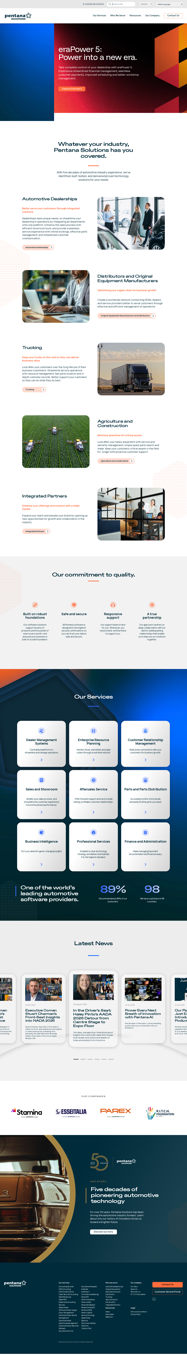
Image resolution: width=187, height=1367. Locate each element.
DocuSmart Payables (89, 1286)
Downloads (110, 1314)
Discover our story (103, 1231)
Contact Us (173, 15)
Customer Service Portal (167, 1291)
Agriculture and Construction (111, 1300)
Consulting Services (66, 1286)
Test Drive (84, 1326)
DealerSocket (63, 1307)
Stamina (84, 1320)
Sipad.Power (85, 1318)
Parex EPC (85, 1297)
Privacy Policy (136, 1314)
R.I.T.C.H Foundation (138, 1294)
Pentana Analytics (88, 1307)
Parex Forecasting (88, 1299)
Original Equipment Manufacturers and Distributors (125, 315)
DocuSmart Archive (66, 1331)
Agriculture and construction (114, 461)
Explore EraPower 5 (18, 88)
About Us (134, 1289)
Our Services (99, 15)
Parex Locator (86, 1302)
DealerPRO (63, 1299)
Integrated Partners (34, 531)
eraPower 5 (85, 1292)
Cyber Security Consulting (68, 1294)
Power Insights (86, 1312)
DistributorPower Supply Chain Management (68, 1311)
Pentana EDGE (86, 1310)
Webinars (109, 1317)
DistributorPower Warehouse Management (68, 1321)
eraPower (84, 1289)
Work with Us (135, 1292)
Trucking (29, 389)
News (108, 1312)
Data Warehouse (65, 1297)
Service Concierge (87, 1315)
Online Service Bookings (90, 1294)
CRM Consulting (65, 1289)
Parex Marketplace (88, 1305)
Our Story (134, 1286)
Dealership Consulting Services (67, 1303)
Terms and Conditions (139, 1312)
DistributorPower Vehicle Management (68, 1316)
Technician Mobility (88, 1323)
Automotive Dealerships (36, 247)
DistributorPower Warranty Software (69, 1327)
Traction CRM (86, 1328)
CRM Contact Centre (66, 1292)
